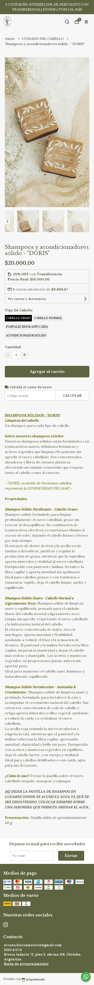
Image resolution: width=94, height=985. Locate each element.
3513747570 (13, 950)
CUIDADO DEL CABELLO (43, 38)
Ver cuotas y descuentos (27, 299)
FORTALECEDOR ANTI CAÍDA (27, 327)
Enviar (71, 855)
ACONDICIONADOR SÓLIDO (26, 335)
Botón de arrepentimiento (26, 964)
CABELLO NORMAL (48, 318)
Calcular (72, 395)
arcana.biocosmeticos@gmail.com (33, 945)
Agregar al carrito (47, 371)
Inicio (10, 38)
